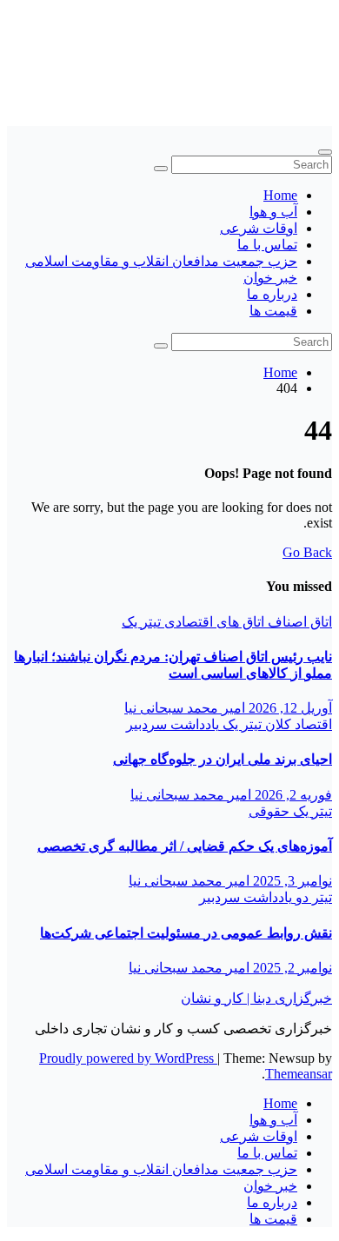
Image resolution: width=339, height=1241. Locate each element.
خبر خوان (270, 277)
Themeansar (298, 1073)
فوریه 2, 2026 (291, 794)
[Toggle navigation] (325, 152)
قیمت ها (273, 310)
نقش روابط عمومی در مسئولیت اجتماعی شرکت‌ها (186, 933)
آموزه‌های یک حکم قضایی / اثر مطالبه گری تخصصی (184, 846)
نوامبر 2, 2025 (290, 967)
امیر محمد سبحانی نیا (184, 707)
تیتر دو (312, 897)
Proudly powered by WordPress (128, 1058)
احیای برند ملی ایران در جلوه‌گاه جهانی (222, 759)
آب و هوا (273, 211)
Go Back (307, 552)
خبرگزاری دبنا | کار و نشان (256, 998)
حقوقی (269, 811)
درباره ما (272, 294)
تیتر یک (141, 621)
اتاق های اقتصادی (212, 621)
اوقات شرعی (258, 228)
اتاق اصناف (298, 621)
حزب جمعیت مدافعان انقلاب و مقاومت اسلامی (161, 261)
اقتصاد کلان (297, 724)
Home (280, 195)
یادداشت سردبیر (172, 724)
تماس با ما (267, 244)
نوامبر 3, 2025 (290, 880)
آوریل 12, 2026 (288, 707)
